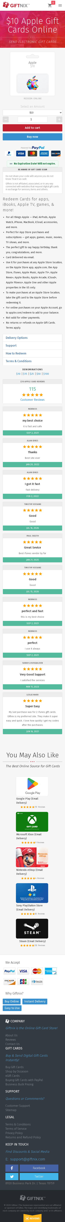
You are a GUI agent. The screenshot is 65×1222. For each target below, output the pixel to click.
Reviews (10, 1039)
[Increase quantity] (59, 119)
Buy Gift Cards (14, 1067)
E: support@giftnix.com (25, 1159)
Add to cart (32, 127)
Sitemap (10, 1110)
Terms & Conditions (18, 1124)
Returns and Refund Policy (23, 1137)
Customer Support (17, 1105)
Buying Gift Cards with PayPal (24, 1080)
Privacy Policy (14, 1133)
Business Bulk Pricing (19, 1084)
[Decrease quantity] (6, 119)
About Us (11, 1035)
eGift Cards (12, 1075)
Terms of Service (16, 1128)
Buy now (32, 136)
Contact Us (12, 1044)
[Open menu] (60, 5)
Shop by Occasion (16, 1071)
